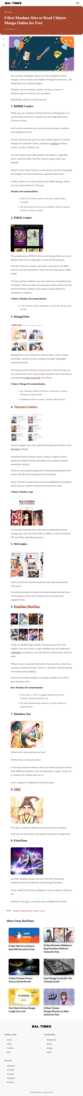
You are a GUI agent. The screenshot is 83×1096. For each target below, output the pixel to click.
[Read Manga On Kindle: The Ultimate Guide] (59, 967)
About (9, 1044)
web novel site (33, 377)
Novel (49, 1052)
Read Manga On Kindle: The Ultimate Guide (58, 979)
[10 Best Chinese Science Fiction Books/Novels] (24, 967)
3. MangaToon (20, 316)
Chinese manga (26, 911)
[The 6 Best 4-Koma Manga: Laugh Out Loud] (24, 997)
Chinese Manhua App (22, 491)
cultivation (16, 652)
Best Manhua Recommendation (27, 687)
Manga (8, 12)
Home (9, 1040)
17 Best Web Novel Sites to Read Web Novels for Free (22, 947)
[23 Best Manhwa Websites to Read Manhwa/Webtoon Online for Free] (59, 935)
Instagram (11, 1078)
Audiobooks (52, 1040)
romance (54, 143)
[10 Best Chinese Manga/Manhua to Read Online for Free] (59, 997)
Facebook (11, 1066)
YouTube (10, 1074)
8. (16, 789)
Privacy (45, 1092)
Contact (10, 1048)
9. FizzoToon (19, 840)
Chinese (15, 911)
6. (25, 606)
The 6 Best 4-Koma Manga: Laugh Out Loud (22, 1009)
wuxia (42, 911)
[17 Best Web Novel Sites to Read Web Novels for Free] (24, 935)
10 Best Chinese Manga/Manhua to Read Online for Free (56, 1011)
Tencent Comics (25, 406)
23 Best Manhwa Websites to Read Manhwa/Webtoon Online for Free (58, 948)
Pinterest (10, 1082)
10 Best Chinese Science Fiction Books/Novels (20, 979)
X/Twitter (10, 1070)
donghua (15, 449)
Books (49, 1044)
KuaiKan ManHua (27, 606)
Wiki (8, 1052)
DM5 (17, 789)
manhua (36, 911)
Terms (51, 1092)
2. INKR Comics (21, 217)
